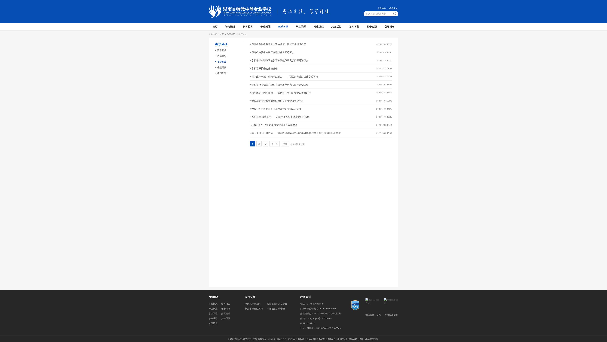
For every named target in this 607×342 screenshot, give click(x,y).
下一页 (274, 143)
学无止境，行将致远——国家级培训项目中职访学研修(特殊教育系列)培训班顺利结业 (296, 133)
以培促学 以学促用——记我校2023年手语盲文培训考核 (280, 116)
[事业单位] (355, 305)
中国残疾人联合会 (276, 308)
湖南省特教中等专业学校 (246, 338)
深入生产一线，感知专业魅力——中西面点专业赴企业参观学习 (284, 76)
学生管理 (301, 26)
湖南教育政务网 (253, 303)
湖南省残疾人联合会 (277, 303)
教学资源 (372, 26)
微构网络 (374, 338)
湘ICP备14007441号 (277, 338)
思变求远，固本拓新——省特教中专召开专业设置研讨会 (281, 92)
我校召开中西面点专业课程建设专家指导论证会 (276, 108)
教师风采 (222, 55)
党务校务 (248, 26)
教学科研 (283, 26)
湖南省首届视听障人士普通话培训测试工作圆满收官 (278, 44)
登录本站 (382, 8)
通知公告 (222, 73)
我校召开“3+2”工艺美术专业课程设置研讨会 (274, 125)
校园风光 (213, 323)
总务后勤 (336, 26)
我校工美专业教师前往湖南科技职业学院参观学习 (277, 100)
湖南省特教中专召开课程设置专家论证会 (272, 52)
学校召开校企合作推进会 (264, 68)
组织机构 (393, 8)
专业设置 (266, 26)
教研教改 (243, 34)
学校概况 (230, 26)
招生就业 (319, 26)
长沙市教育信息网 (254, 308)
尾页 (285, 143)
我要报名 (389, 26)
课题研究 (222, 67)
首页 (215, 26)
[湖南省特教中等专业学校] (240, 11)
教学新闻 (222, 50)
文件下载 (354, 26)
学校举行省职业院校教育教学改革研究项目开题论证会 (279, 60)
